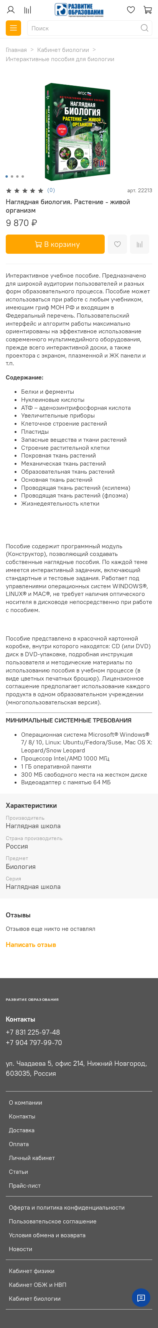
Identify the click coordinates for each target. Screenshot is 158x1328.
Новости (20, 1249)
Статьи (18, 1171)
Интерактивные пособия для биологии (60, 59)
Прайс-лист (25, 1185)
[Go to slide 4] (22, 176)
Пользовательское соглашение (53, 1221)
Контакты (22, 1116)
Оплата (19, 1144)
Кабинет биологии (63, 49)
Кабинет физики (31, 1271)
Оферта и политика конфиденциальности (67, 1207)
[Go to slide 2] (12, 176)
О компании (25, 1102)
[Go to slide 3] (17, 176)
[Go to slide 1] (6, 176)
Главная (16, 49)
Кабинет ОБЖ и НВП (37, 1284)
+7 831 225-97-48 (33, 1032)
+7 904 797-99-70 (34, 1042)
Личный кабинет (32, 1158)
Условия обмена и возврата (47, 1235)
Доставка (22, 1130)
